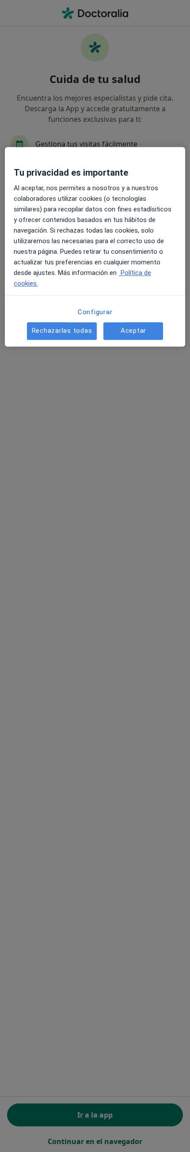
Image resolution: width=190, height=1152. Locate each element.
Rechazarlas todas (62, 331)
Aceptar (133, 331)
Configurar (95, 312)
